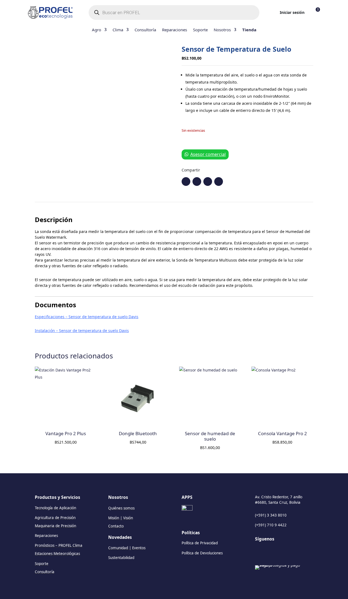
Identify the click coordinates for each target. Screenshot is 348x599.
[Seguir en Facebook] (186, 181)
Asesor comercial (208, 154)
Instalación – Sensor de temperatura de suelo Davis (82, 330)
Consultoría (145, 30)
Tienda (249, 30)
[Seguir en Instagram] (196, 181)
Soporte (200, 30)
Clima (118, 30)
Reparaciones (174, 30)
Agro (96, 30)
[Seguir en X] (218, 181)
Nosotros (222, 30)
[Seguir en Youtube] (207, 181)
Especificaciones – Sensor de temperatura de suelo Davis (86, 316)
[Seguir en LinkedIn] (259, 551)
